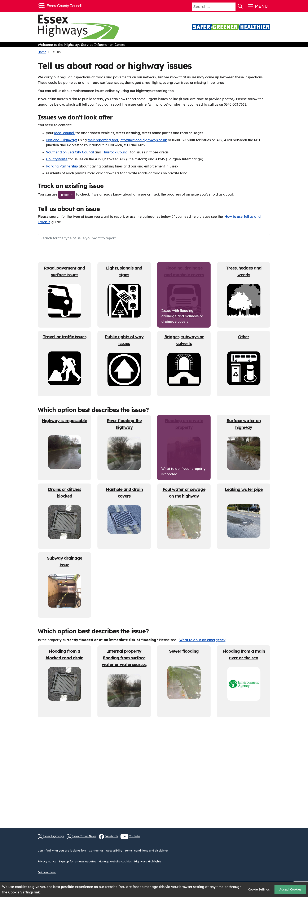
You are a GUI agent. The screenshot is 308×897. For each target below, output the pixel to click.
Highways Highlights (147, 861)
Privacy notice (47, 861)
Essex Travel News (84, 836)
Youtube (134, 836)
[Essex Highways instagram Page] (267, 839)
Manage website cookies (115, 861)
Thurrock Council (115, 152)
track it (66, 195)
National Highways (61, 140)
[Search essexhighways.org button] (240, 6)
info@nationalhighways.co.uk (143, 140)
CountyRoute (56, 159)
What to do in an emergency (202, 640)
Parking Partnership (62, 166)
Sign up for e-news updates (77, 861)
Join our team (47, 872)
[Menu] (257, 6)
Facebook (111, 836)
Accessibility (114, 850)
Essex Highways (53, 836)
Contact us (96, 850)
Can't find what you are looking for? (62, 850)
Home (42, 52)
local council (64, 133)
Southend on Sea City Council (70, 152)
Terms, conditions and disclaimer (146, 850)
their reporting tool (103, 140)
